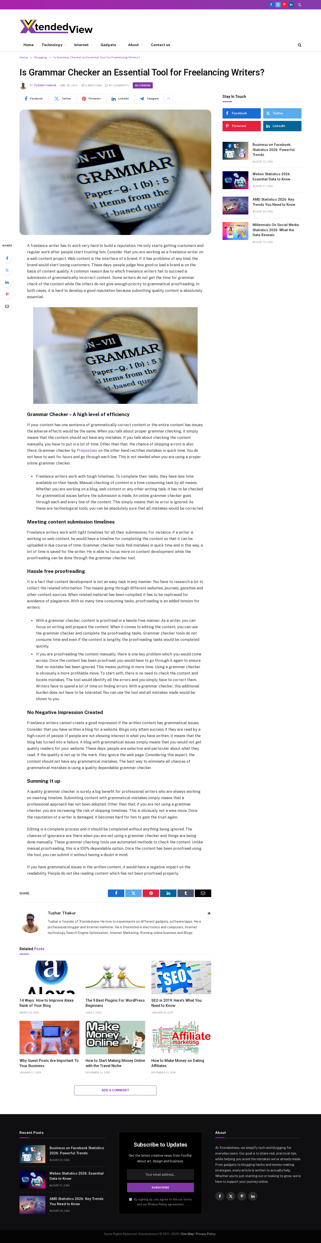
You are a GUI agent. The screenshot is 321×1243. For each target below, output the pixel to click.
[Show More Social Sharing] (168, 98)
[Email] (7, 306)
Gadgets (108, 45)
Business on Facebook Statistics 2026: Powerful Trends (274, 150)
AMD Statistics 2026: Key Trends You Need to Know (274, 202)
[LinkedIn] (7, 282)
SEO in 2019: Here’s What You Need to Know (176, 1003)
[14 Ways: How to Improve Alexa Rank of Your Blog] (49, 977)
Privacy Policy (157, 1204)
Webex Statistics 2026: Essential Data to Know (272, 176)
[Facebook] (7, 258)
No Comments (119, 85)
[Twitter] (7, 270)
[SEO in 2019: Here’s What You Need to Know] (181, 977)
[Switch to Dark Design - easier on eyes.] (299, 4)
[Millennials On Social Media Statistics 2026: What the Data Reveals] (235, 231)
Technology (52, 45)
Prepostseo (87, 450)
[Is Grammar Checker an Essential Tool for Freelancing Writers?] (115, 172)
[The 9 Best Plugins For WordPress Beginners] (115, 977)
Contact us (160, 45)
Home (28, 45)
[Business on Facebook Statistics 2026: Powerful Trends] (235, 151)
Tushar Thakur (45, 85)
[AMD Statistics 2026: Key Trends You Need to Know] (235, 205)
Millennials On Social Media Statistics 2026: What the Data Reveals (276, 230)
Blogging (143, 85)
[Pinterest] (7, 294)
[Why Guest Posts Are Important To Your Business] (49, 1037)
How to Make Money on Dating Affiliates (177, 1063)
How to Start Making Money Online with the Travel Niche (115, 1063)
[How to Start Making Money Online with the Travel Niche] (115, 1037)
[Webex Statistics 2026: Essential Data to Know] (235, 180)
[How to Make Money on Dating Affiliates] (181, 1037)
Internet (81, 45)
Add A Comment (115, 1090)
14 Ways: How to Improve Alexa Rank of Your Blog (47, 1003)
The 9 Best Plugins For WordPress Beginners (115, 1003)
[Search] (299, 45)
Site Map (187, 1234)
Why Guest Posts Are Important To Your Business (49, 1063)
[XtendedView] (60, 26)
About (133, 45)
